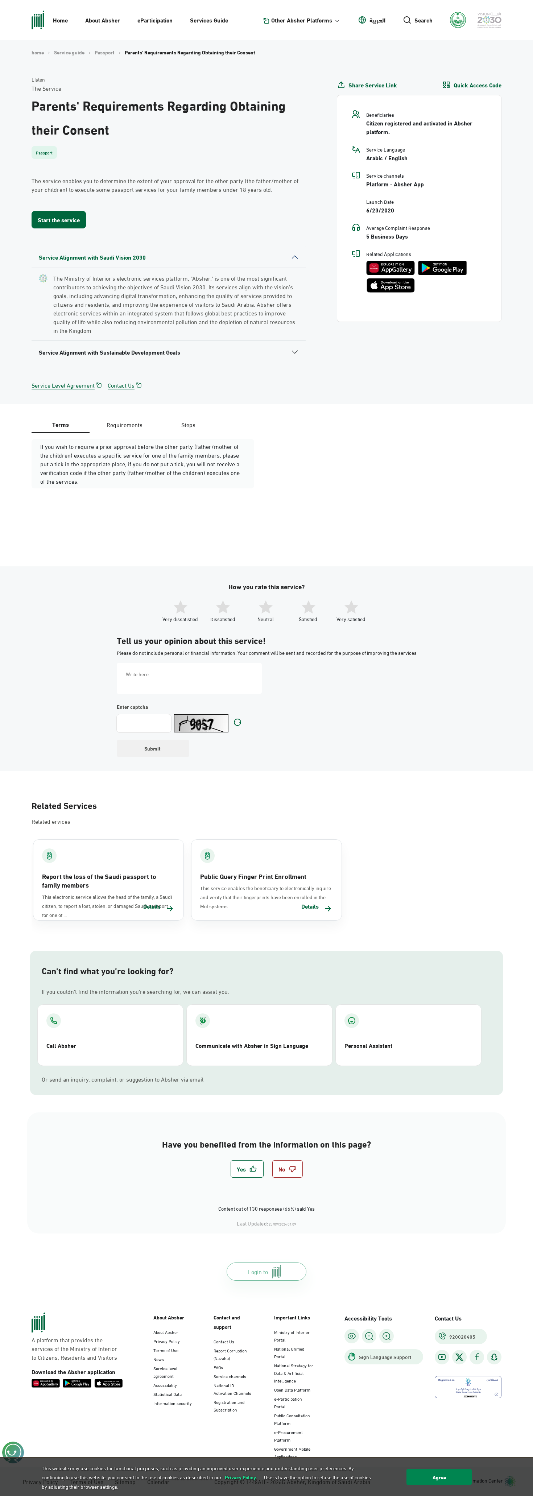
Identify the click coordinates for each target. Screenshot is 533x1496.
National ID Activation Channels (232, 1389)
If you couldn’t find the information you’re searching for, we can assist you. (135, 991)
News (158, 1359)
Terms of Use (165, 1350)
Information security (172, 1403)
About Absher (102, 20)
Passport (105, 52)
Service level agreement (165, 1372)
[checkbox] (247, 1169)
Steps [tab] (188, 424)
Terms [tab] (60, 424)
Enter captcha (132, 706)
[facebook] (476, 1356)
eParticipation (155, 20)
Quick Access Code (477, 84)
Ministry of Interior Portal (292, 1335)
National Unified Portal (289, 1352)
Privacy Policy (166, 1341)
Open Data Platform (292, 1389)
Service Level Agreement (63, 385)
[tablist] (124, 424)
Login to (258, 1271)
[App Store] (390, 285)
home (38, 52)
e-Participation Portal (288, 1402)
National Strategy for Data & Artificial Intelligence (293, 1372)
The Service (46, 88)
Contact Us (121, 385)
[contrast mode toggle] (351, 1336)
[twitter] (459, 1357)
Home (60, 20)
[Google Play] (442, 268)
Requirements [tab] (124, 424)
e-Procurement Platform (288, 1435)
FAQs (218, 1367)
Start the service (59, 219)
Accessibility (165, 1385)
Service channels (230, 1376)
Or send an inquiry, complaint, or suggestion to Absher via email (122, 1079)
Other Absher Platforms (302, 20)
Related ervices (51, 821)
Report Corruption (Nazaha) (230, 1354)
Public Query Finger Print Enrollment (253, 876)
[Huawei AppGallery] (390, 268)
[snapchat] (494, 1356)
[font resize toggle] (369, 1336)
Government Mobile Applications (292, 1452)
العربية (377, 20)
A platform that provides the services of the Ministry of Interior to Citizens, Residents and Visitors (74, 1348)
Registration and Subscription (229, 1405)
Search (423, 20)
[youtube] (442, 1356)
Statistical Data (167, 1394)
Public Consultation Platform (292, 1419)
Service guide (69, 52)
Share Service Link (372, 84)
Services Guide (209, 20)
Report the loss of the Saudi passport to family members (99, 880)
